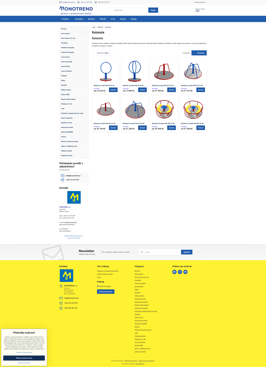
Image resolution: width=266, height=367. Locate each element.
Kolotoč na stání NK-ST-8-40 (133, 85)
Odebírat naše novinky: (87, 254)
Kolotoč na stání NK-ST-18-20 (104, 123)
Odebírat (187, 252)
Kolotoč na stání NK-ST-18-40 (133, 123)
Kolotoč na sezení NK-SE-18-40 (192, 123)
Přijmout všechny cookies (24, 358)
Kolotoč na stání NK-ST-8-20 (104, 85)
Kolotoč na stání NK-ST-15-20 (163, 85)
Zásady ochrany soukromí (146, 361)
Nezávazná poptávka (105, 292)
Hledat (153, 10)
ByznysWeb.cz (140, 364)
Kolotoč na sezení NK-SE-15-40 (163, 123)
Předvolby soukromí (130, 361)
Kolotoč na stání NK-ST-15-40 (192, 85)
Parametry (201, 53)
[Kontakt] (74, 197)
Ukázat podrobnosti (24, 363)
